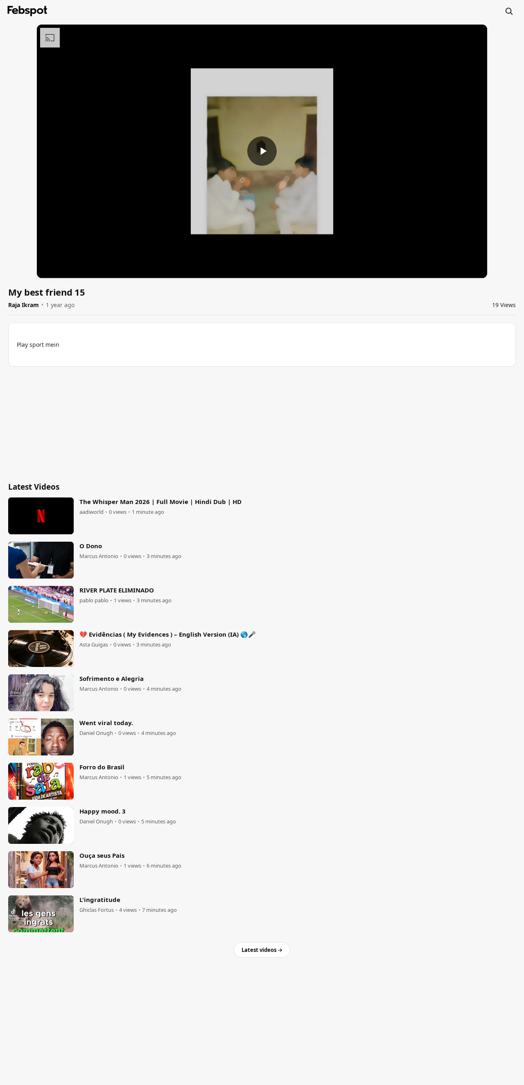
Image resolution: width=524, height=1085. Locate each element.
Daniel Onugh (96, 733)
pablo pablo (93, 600)
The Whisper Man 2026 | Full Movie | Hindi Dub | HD (160, 501)
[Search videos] (509, 11)
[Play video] (262, 151)
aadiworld (91, 512)
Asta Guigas (93, 644)
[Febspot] (27, 11)
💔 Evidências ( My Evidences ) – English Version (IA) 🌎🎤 (167, 634)
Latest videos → (262, 950)
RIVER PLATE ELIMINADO (116, 590)
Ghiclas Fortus (96, 909)
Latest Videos (33, 486)
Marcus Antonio (98, 556)
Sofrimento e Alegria (111, 678)
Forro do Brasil (101, 767)
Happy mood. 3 (102, 811)
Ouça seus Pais (101, 855)
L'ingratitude (99, 899)
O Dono (90, 546)
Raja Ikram (23, 305)
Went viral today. (106, 723)
